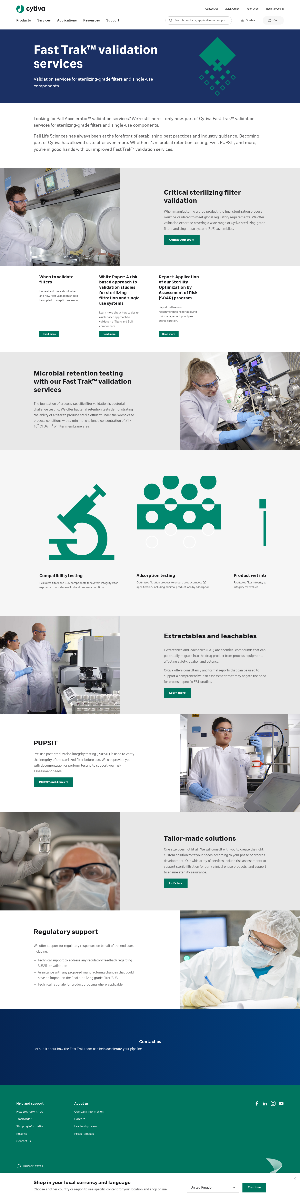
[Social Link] (256, 1103)
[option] (81, 537)
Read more (49, 334)
